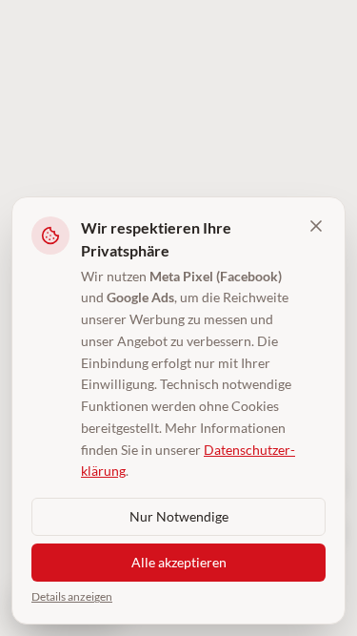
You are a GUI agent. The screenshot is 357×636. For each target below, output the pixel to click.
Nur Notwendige (178, 516)
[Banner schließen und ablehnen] (316, 226)
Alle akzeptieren (179, 562)
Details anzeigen (71, 596)
